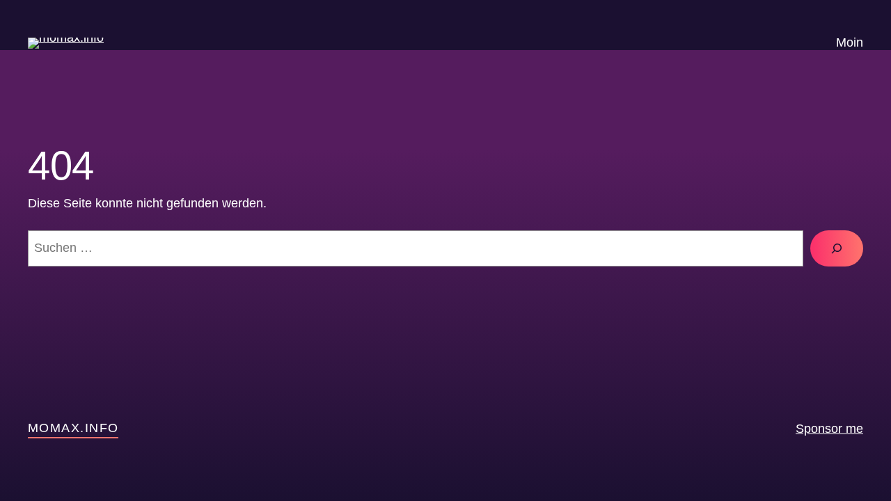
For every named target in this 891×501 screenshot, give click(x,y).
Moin (849, 42)
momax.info (73, 428)
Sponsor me (829, 429)
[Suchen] (836, 248)
